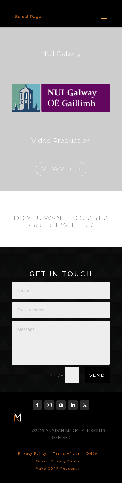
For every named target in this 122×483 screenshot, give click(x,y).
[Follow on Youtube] (61, 405)
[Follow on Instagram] (49, 405)
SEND (97, 375)
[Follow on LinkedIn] (73, 405)
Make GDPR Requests (58, 468)
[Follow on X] (84, 405)
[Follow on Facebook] (37, 405)
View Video (61, 169)
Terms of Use (66, 453)
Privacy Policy (32, 453)
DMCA (92, 453)
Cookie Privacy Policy (58, 461)
